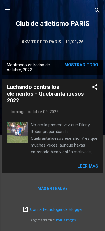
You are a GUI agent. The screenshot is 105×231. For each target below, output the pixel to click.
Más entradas (53, 188)
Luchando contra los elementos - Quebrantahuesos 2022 (45, 94)
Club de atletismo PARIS (53, 24)
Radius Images (66, 220)
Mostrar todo (81, 64)
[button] (95, 88)
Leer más (87, 166)
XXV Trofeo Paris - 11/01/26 (53, 41)
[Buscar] (97, 11)
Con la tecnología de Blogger (56, 209)
